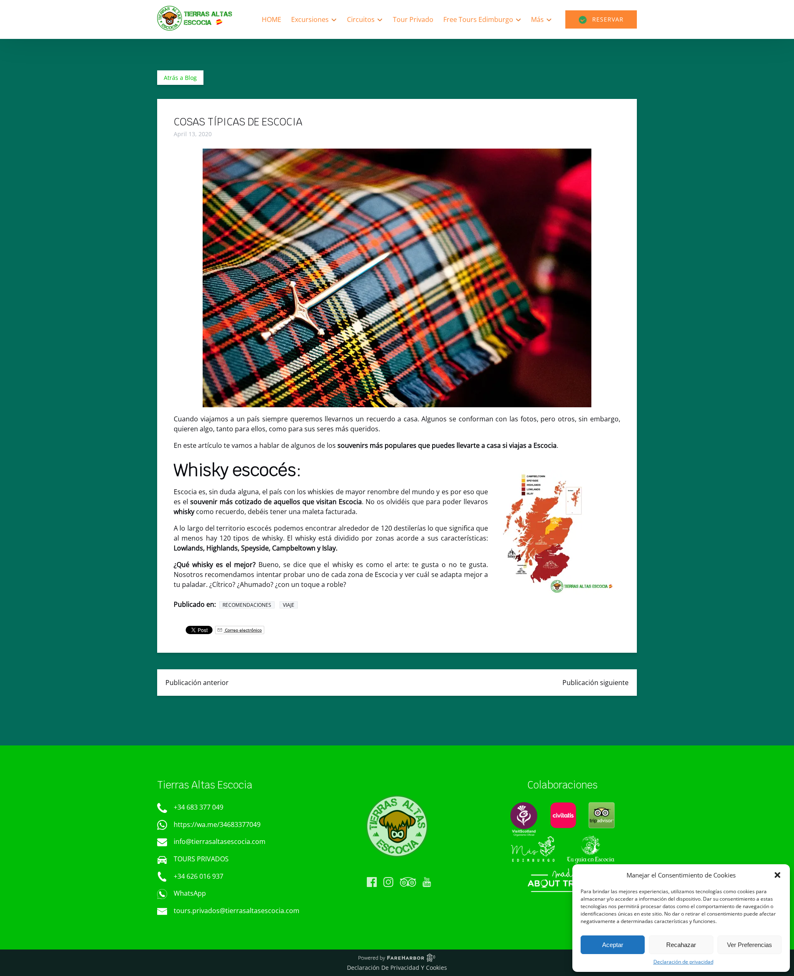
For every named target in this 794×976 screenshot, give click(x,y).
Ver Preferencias (749, 944)
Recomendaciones (246, 604)
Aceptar (612, 944)
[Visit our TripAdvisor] (408, 882)
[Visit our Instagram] (388, 882)
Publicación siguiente (595, 682)
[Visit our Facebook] (372, 882)
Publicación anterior (197, 682)
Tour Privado (413, 19)
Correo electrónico (243, 630)
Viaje (288, 604)
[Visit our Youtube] (427, 882)
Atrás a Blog (180, 78)
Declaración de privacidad (683, 961)
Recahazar (681, 944)
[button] (777, 875)
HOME (271, 19)
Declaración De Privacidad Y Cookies (397, 967)
